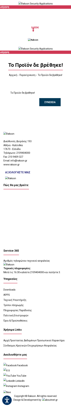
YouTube (21, 375)
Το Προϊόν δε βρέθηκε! (49, 75)
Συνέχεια (49, 102)
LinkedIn (20, 381)
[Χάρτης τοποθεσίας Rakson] (35, 219)
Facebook (22, 365)
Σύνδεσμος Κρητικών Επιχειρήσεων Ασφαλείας (30, 345)
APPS (6, 294)
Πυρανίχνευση (27, 75)
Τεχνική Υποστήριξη (14, 300)
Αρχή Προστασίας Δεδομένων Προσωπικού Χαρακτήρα (33, 340)
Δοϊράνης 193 (24, 141)
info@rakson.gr (19, 160)
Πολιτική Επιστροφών (15, 315)
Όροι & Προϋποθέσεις (15, 320)
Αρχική (13, 75)
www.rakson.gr (11, 164)
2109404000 (23, 152)
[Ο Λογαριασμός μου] (35, 17)
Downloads (9, 289)
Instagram (23, 386)
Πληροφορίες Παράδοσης (17, 310)
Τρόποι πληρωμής (13, 305)
